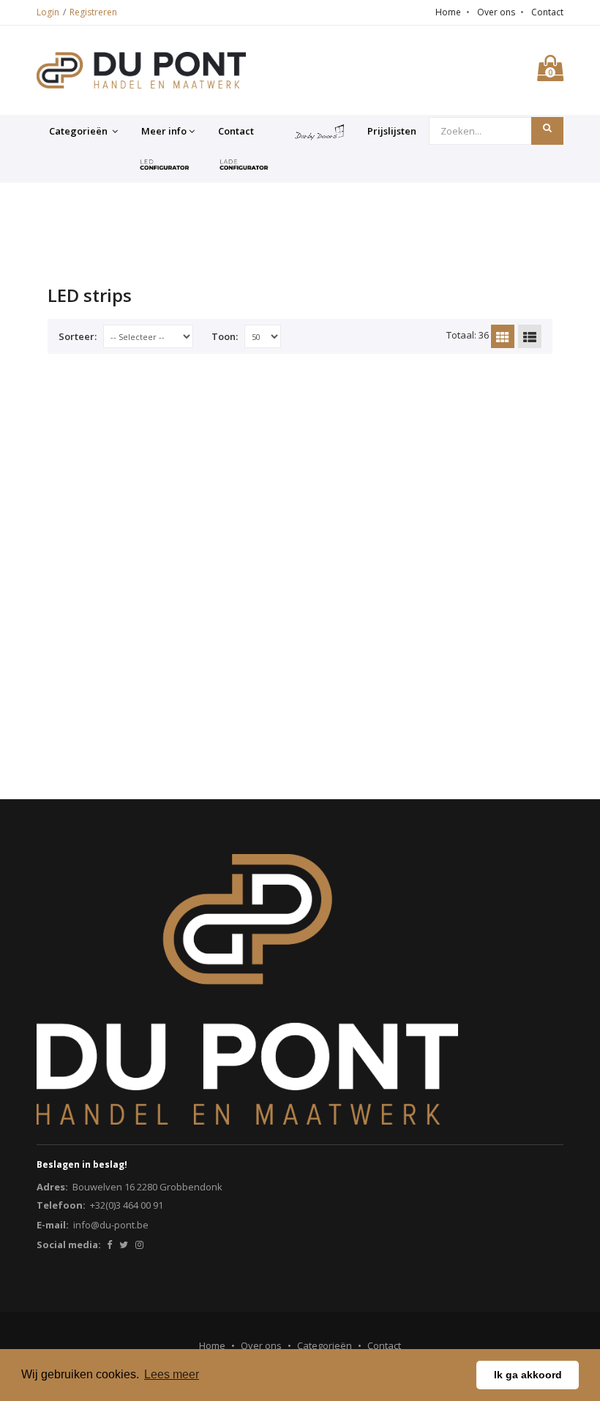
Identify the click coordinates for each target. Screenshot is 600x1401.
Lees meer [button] (171, 1374)
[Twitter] (123, 1244)
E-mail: (53, 1224)
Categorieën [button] (79, 130)
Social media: (69, 1244)
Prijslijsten (391, 130)
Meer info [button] (164, 130)
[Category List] (529, 336)
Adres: (52, 1186)
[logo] (141, 70)
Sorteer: (78, 336)
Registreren (93, 12)
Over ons (496, 12)
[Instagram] (139, 1244)
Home (448, 12)
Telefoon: (61, 1205)
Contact (547, 12)
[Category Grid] (502, 336)
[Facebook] (109, 1244)
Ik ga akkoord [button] (528, 1375)
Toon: (224, 336)
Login (48, 12)
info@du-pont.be (111, 1224)
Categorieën (324, 1345)
